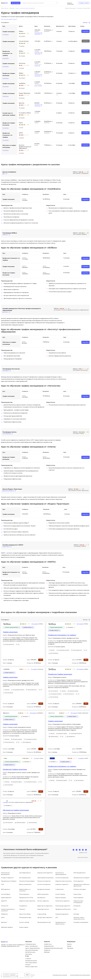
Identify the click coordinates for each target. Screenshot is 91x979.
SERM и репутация (43, 894)
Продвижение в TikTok (26, 897)
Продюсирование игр (44, 922)
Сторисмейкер (41, 914)
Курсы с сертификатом (31, 946)
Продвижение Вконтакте (63, 909)
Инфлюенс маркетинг (62, 884)
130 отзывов (22, 36)
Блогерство (77, 906)
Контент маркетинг (43, 901)
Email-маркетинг (79, 881)
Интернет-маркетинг (7, 877)
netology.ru (5, 370)
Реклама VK (4, 906)
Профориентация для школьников (53, 948)
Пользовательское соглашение (60, 974)
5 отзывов (21, 137)
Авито (3, 917)
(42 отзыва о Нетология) (80, 370)
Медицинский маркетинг (45, 872)
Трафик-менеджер (10, 632)
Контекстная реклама (62, 877)
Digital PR (4, 901)
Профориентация (49, 946)
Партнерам (70, 948)
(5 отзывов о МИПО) (80, 546)
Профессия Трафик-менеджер (60, 674)
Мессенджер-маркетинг (62, 906)
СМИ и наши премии (31, 962)
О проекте (28, 958)
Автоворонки (41, 897)
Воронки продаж (60, 897)
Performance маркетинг (62, 901)
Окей (27, 974)
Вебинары (47, 952)
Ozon (75, 909)
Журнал (69, 946)
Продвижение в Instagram (81, 877)
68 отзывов (22, 88)
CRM (2, 884)
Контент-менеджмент (44, 884)
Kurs (4, 3)
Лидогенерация (78, 897)
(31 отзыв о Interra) (78, 433)
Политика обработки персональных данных (80, 974)
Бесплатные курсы (30, 952)
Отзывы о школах (84, 3)
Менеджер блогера (25, 917)
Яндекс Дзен (77, 894)
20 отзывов (22, 107)
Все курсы (16, 3)
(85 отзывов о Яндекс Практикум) (78, 490)
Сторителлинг (59, 889)
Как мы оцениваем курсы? (9, 19)
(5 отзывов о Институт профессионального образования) (71, 310)
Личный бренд (5, 894)
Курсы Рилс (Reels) (24, 914)
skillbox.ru (5, 234)
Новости (69, 944)
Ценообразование (25, 872)
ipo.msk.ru (5, 312)
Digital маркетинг (6, 897)
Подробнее (5, 34)
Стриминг (22, 909)
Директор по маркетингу (44, 906)
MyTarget (76, 914)
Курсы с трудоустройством (32, 948)
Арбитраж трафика (7, 927)
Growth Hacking (60, 894)
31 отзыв (21, 127)
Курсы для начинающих (31, 950)
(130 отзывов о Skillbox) (80, 234)
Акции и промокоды (70, 3)
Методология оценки (31, 960)
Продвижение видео (43, 889)
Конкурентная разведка (81, 922)
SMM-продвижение (79, 872)
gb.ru (3, 173)
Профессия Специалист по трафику (62, 635)
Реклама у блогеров (80, 889)
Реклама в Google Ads (44, 881)
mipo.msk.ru (6, 546)
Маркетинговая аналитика (63, 881)
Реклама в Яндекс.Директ (27, 881)
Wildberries (4, 914)
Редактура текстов (43, 909)
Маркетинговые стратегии (27, 901)
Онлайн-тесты (48, 944)
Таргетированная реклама (45, 877)
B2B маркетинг (5, 889)
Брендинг (4, 922)
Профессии (47, 950)
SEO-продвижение (25, 877)
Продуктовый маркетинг (44, 917)
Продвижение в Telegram (8, 881)
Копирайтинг (23, 906)
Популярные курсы (30, 944)
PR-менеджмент (24, 894)
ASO (56, 917)
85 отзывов (21, 98)
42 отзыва (21, 68)
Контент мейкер (24, 922)
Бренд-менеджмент (25, 884)
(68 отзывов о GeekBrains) (80, 173)
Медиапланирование (61, 914)
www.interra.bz (6, 433)
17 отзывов (21, 46)
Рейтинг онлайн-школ (31, 966)
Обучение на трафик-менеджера (16, 810)
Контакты (27, 964)
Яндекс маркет (23, 927)
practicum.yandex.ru (8, 490)
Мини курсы (28, 954)
